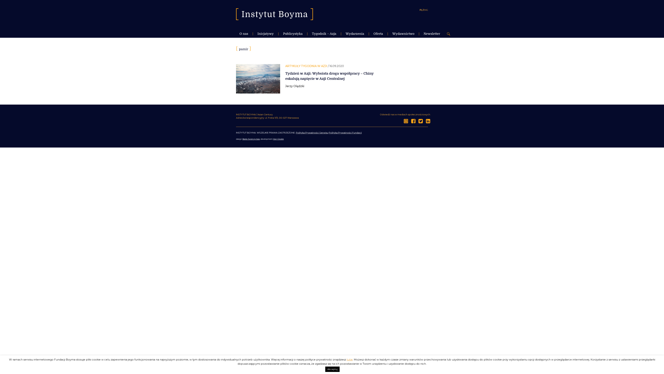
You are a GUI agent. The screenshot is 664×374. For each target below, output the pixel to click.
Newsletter (432, 33)
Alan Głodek (278, 139)
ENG (425, 9)
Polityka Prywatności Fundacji (345, 132)
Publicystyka (293, 33)
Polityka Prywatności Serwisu (312, 132)
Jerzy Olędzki (294, 86)
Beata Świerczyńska (251, 139)
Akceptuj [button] (332, 369)
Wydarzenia (355, 33)
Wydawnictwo (403, 33)
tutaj (350, 359)
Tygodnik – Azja (324, 33)
